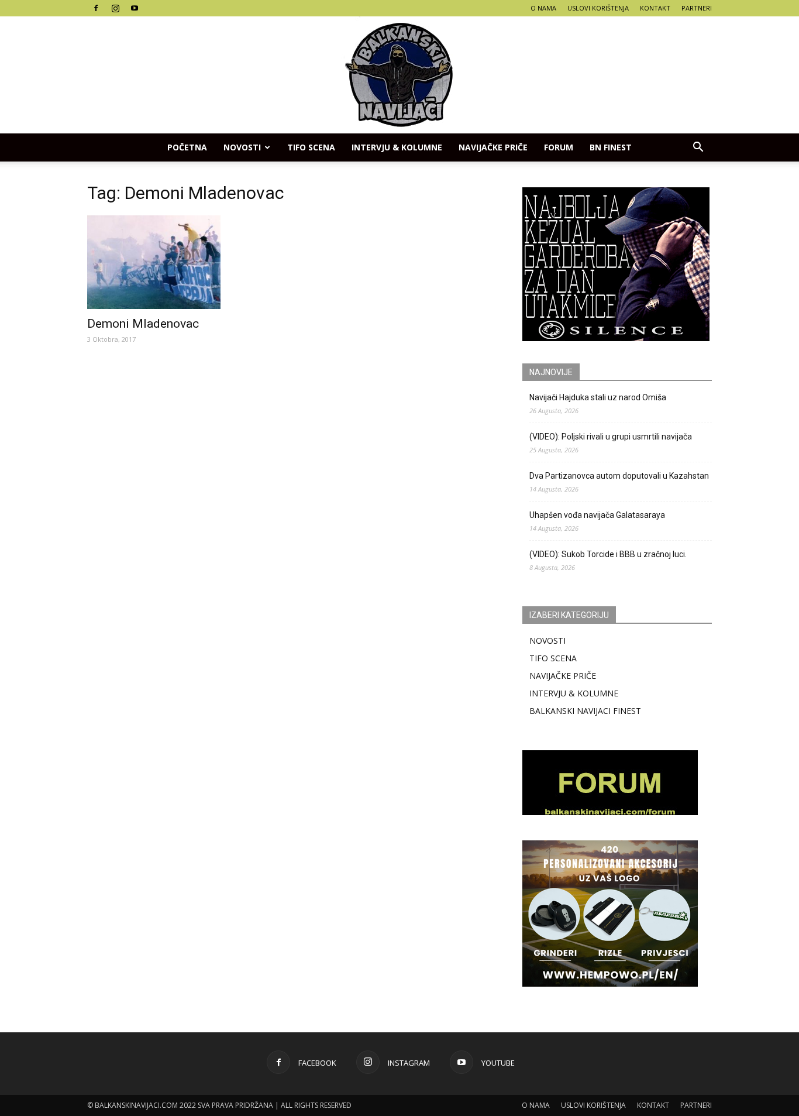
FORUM (558, 147)
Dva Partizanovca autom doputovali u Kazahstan (619, 475)
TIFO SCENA (311, 147)
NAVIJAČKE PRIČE (493, 147)
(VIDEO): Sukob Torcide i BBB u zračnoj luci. (608, 554)
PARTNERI (696, 8)
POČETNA (187, 147)
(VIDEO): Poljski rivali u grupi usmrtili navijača (610, 436)
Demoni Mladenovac (143, 324)
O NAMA (543, 8)
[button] (698, 147)
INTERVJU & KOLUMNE (397, 147)
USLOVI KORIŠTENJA (598, 8)
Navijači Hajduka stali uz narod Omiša (597, 397)
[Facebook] (96, 8)
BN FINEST (611, 147)
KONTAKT (655, 8)
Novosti (242, 147)
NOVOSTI (547, 640)
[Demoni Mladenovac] (182, 262)
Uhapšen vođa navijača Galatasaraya (597, 515)
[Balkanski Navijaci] (399, 74)
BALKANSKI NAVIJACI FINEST (585, 710)
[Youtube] (134, 8)
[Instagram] (115, 8)
